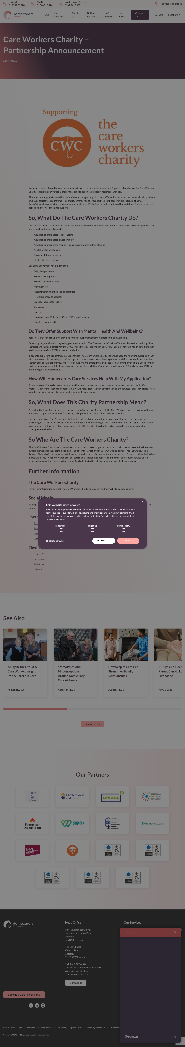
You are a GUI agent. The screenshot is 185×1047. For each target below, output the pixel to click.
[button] (55, 541)
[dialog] (92, 523)
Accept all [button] (128, 541)
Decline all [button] (103, 541)
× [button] (142, 502)
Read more (59, 519)
